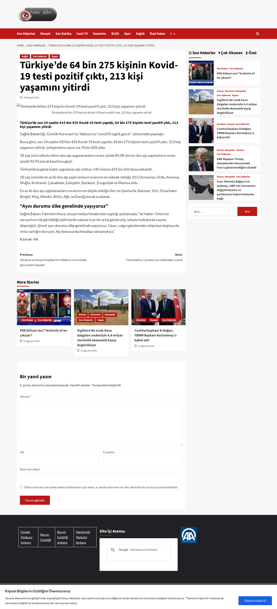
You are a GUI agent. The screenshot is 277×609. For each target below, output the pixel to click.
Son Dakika (63, 33)
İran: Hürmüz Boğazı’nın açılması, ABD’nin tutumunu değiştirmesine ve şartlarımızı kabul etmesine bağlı (236, 190)
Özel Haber (157, 33)
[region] (138, 597)
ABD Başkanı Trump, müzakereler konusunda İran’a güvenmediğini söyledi (236, 163)
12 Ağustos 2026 (88, 350)
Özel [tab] (252, 53)
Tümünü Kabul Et (255, 600)
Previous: (53, 259)
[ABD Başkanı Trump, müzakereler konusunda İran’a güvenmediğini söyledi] (201, 158)
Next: (154, 257)
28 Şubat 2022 (31, 97)
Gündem (140, 320)
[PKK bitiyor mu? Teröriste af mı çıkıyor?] (44, 307)
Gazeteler (99, 33)
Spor (127, 33)
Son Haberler (26, 33)
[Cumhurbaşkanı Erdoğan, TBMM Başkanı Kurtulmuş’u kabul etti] (158, 307)
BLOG (115, 33)
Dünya (82, 314)
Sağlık (140, 33)
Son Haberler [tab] (204, 53)
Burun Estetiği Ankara (62, 537)
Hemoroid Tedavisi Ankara (83, 537)
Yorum (25, 396)
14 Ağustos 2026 (31, 341)
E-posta (108, 452)
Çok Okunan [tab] (231, 53)
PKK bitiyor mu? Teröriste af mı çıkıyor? (43, 333)
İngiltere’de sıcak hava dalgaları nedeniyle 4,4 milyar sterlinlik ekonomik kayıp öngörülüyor (100, 337)
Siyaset (154, 320)
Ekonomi (95, 314)
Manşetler (110, 314)
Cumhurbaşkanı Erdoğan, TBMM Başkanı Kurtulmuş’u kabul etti (155, 335)
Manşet (45, 33)
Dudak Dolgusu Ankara (26, 537)
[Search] (257, 33)
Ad (22, 452)
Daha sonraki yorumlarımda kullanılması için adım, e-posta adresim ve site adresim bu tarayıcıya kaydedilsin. (101, 487)
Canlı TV (82, 33)
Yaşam (55, 56)
